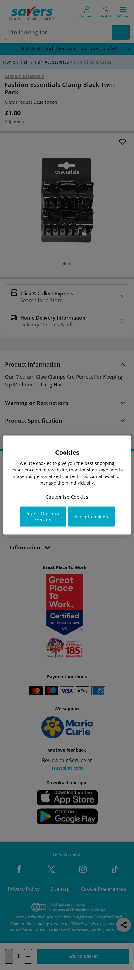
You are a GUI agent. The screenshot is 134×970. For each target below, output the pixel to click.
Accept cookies (91, 517)
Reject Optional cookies (43, 517)
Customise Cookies (67, 496)
